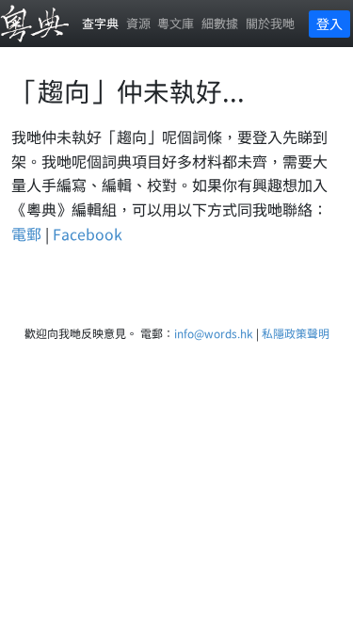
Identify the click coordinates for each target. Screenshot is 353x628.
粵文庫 (175, 23)
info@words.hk (213, 333)
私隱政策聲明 (295, 333)
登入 (329, 23)
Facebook (87, 233)
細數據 (219, 23)
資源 (138, 23)
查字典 (100, 23)
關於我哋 (270, 23)
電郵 (26, 233)
